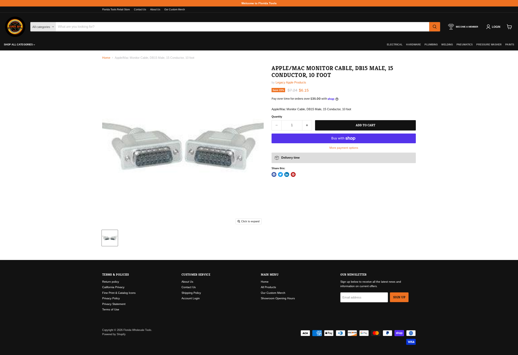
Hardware (413, 44)
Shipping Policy (191, 292)
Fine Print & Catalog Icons (119, 292)
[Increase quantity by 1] (307, 125)
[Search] (434, 26)
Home (106, 57)
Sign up (399, 297)
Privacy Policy (111, 298)
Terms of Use (110, 309)
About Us (155, 9)
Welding (447, 44)
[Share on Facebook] (274, 174)
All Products (268, 287)
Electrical (394, 44)
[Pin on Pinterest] (293, 174)
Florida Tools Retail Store (116, 9)
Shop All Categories (18, 44)
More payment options (343, 147)
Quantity (277, 116)
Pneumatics (464, 44)
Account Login (191, 298)
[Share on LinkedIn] (286, 174)
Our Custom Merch (174, 9)
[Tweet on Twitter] (280, 174)
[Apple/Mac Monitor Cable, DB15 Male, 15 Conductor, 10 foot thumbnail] (110, 238)
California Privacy (113, 287)
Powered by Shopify (114, 334)
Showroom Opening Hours (278, 298)
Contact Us (140, 9)
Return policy (110, 281)
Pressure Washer (489, 44)
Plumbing (431, 44)
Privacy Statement (113, 304)
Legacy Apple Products (291, 82)
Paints (509, 44)
